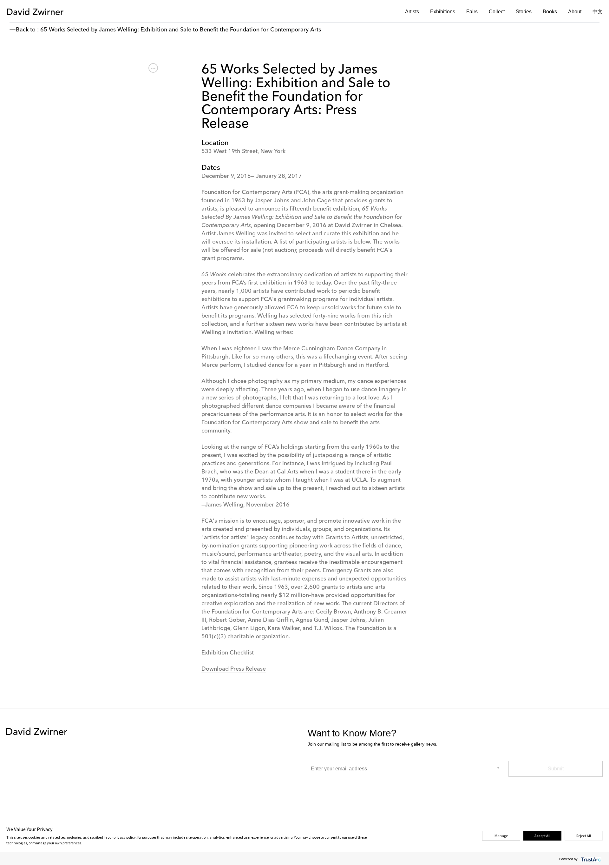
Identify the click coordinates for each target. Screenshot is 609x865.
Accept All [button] (542, 835)
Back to (26, 30)
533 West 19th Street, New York (243, 151)
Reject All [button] (583, 835)
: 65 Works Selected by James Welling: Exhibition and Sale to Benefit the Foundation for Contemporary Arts (179, 30)
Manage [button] (501, 835)
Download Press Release (233, 669)
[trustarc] (590, 859)
